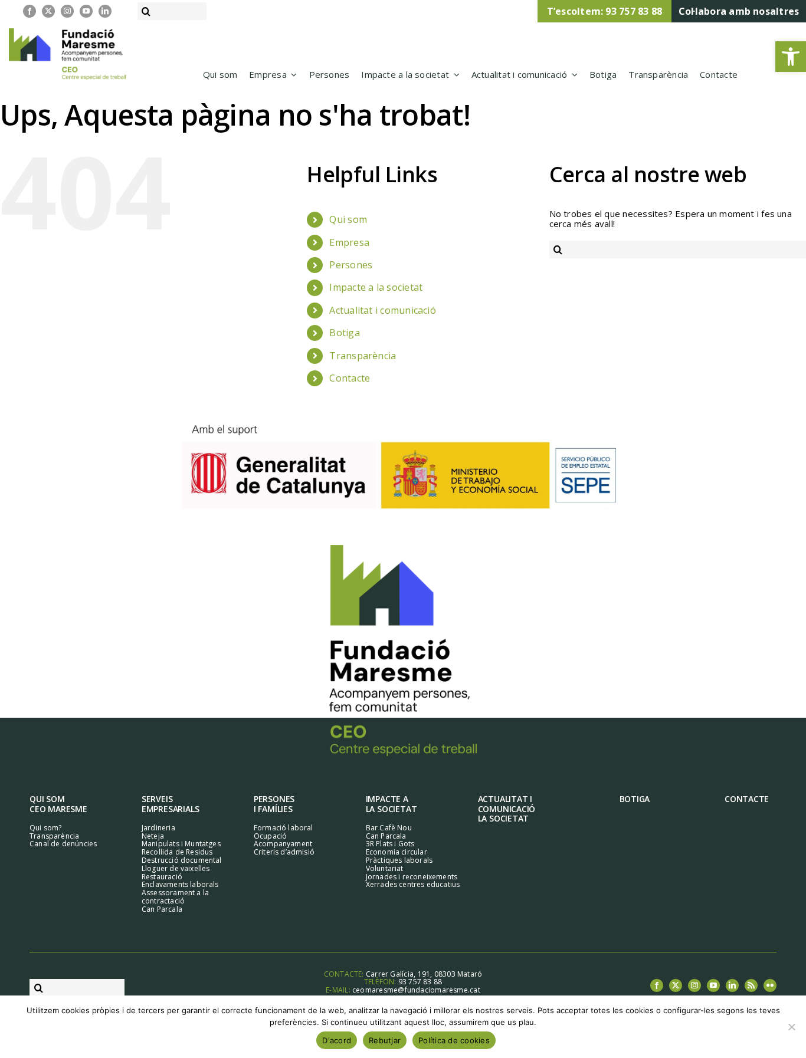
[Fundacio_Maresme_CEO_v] (403, 549)
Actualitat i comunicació (382, 310)
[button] (790, 56)
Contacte (349, 378)
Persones (350, 264)
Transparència (362, 355)
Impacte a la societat (375, 287)
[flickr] (770, 985)
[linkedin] (105, 11)
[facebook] (29, 11)
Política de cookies (454, 1040)
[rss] (751, 985)
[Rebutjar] (791, 1027)
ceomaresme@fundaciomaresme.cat (416, 990)
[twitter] (48, 11)
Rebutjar (385, 1040)
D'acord (336, 1040)
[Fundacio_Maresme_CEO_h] (67, 32)
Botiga (344, 332)
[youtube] (86, 11)
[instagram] (67, 11)
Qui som (348, 219)
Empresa (349, 242)
